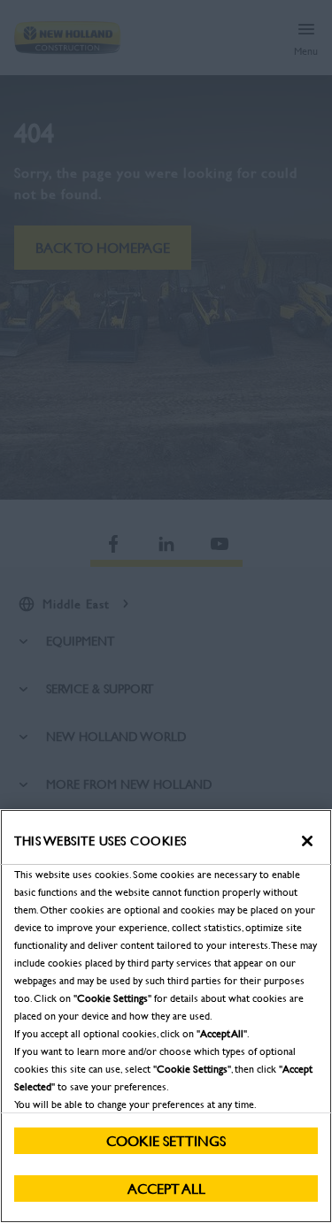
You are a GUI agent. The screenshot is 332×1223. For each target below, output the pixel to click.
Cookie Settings (166, 1140)
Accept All (166, 1188)
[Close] (307, 841)
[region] (166, 1016)
